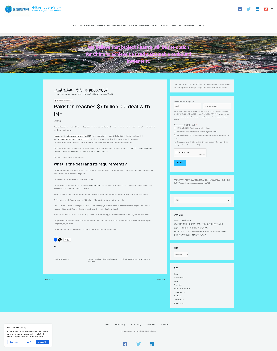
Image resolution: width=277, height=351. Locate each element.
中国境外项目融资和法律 (46, 7)
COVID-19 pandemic (138, 148)
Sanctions (176, 26)
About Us (200, 26)
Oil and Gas (165, 26)
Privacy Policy (120, 325)
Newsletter (189, 26)
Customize (14, 342)
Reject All (28, 342)
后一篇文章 (162, 279)
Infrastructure (119, 26)
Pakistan (103, 94)
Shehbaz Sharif (95, 185)
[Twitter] (249, 9)
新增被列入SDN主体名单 (182, 220)
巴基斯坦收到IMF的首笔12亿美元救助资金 (136, 259)
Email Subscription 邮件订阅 (184, 102)
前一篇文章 (48, 279)
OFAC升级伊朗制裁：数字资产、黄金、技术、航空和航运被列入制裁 (198, 224)
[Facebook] (240, 9)
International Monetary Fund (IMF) (79, 136)
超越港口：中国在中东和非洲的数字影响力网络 (191, 228)
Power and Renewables (139, 26)
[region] (28, 335)
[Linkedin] (257, 9)
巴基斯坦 (109, 94)
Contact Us (151, 325)
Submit (180, 163)
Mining (154, 26)
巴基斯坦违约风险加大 (61, 259)
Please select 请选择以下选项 (185, 125)
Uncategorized (179, 303)
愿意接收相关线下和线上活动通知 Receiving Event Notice (196, 132)
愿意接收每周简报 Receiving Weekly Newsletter (193, 128)
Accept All (42, 342)
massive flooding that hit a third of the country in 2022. (90, 151)
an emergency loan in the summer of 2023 (73, 139)
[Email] (266, 9)
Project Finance (87, 26)
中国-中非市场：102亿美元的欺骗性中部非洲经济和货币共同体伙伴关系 (200, 231)
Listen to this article (64, 101)
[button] (3, 54)
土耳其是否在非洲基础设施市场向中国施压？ (190, 235)
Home (75, 26)
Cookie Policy (136, 325)
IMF (97, 94)
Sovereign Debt (103, 26)
